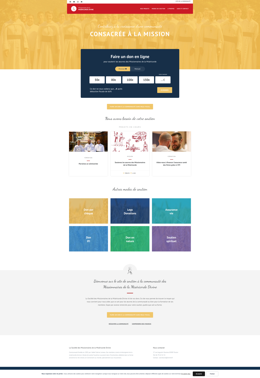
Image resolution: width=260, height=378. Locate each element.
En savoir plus (185, 374)
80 (113, 80)
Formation (88, 158)
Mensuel (137, 69)
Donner (165, 90)
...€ (163, 80)
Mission (130, 156)
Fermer (212, 374)
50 (97, 80)
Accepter (199, 374)
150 (146, 80)
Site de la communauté (183, 1)
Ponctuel (122, 69)
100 (130, 80)
